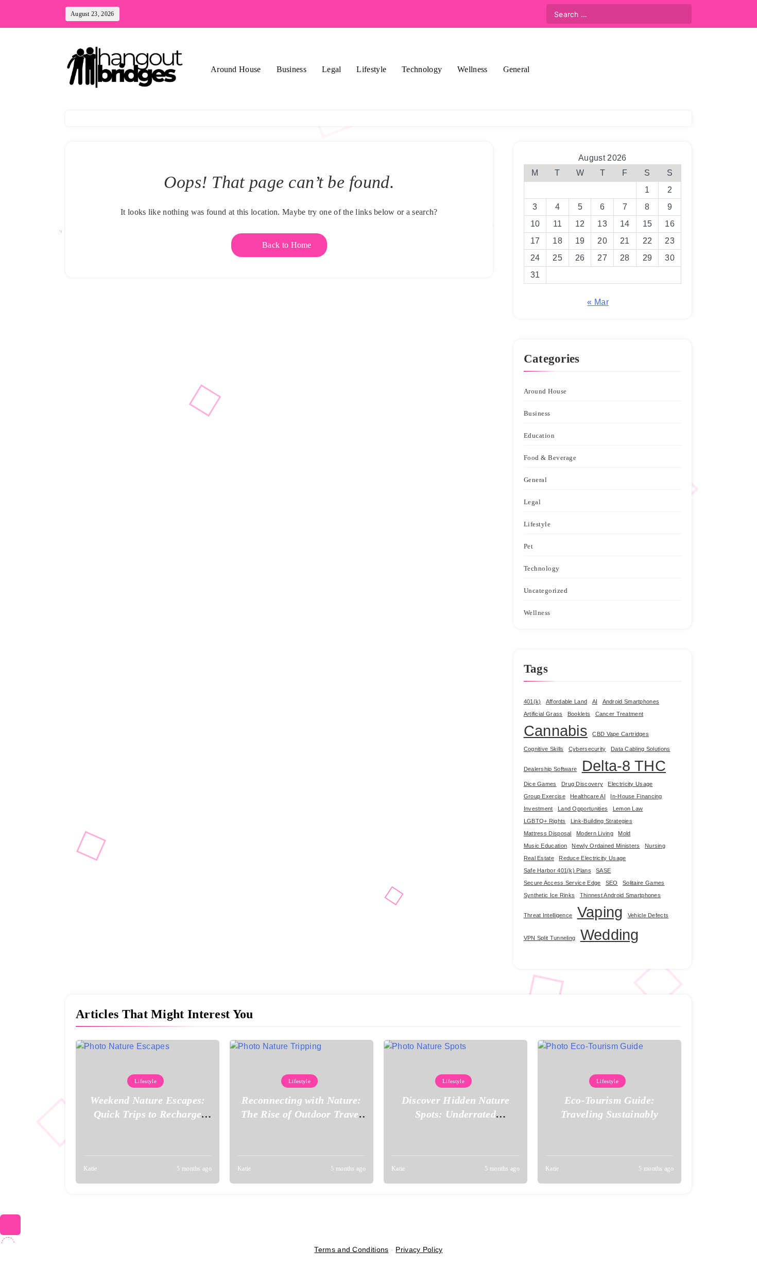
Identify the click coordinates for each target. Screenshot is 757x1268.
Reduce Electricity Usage (592, 858)
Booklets (578, 714)
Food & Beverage (550, 457)
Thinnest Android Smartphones (620, 895)
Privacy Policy (418, 1249)
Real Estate (539, 858)
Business (291, 69)
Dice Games (540, 784)
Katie (90, 1168)
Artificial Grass (543, 714)
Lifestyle (371, 69)
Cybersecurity (587, 749)
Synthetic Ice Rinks (549, 895)
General (516, 69)
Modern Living (594, 833)
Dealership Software (550, 769)
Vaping (600, 911)
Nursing (655, 846)
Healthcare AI (588, 796)
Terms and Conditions (351, 1249)
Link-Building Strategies (601, 821)
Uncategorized (546, 590)
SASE (603, 870)
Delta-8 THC (624, 765)
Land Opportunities (583, 809)
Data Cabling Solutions (640, 749)
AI (595, 701)
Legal (331, 69)
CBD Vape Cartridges (620, 734)
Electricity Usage (630, 784)
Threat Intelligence (548, 915)
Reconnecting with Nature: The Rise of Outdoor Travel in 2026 (301, 1114)
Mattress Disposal (548, 833)
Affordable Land (567, 701)
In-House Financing (636, 796)
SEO (612, 883)
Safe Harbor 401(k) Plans (557, 870)
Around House (236, 69)
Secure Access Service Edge (562, 883)
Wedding (609, 934)
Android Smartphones (631, 701)
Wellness (472, 69)
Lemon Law (628, 809)
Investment (538, 809)
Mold (624, 833)
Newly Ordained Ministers (606, 846)
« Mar (598, 302)
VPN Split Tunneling (550, 938)
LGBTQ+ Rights (545, 821)
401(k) (532, 701)
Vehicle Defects (648, 915)
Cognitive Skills (544, 749)
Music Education (545, 846)
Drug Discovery (582, 784)
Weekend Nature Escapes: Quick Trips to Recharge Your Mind (147, 1114)
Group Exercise (544, 796)
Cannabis (556, 730)
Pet (529, 546)
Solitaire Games (644, 883)
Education (539, 435)
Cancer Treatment (619, 714)
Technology (422, 69)
